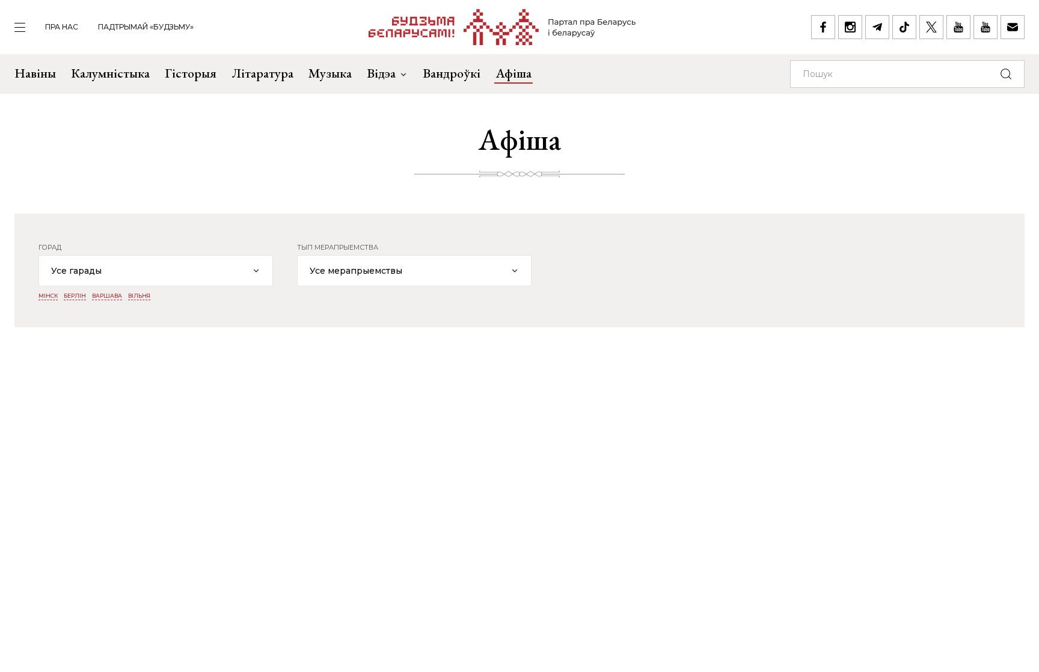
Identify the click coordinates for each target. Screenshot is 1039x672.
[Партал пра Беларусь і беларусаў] (502, 27)
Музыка (330, 73)
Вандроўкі (451, 73)
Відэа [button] (381, 73)
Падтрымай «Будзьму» (146, 26)
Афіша (513, 73)
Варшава (107, 295)
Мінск (48, 295)
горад (49, 247)
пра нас (61, 26)
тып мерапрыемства (337, 247)
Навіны (35, 73)
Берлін (75, 295)
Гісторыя (190, 73)
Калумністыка (110, 73)
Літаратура (262, 73)
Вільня (139, 295)
